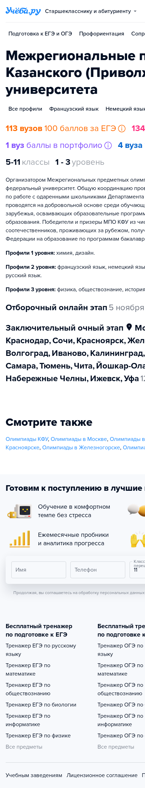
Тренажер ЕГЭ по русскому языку (41, 650)
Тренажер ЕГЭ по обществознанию (28, 689)
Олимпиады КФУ (27, 439)
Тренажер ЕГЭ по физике (38, 735)
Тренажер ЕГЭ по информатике (28, 720)
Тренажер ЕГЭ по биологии (41, 704)
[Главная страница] (23, 11)
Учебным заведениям (34, 775)
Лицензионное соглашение (102, 775)
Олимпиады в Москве (79, 439)
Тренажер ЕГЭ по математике (28, 669)
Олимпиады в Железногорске (81, 447)
